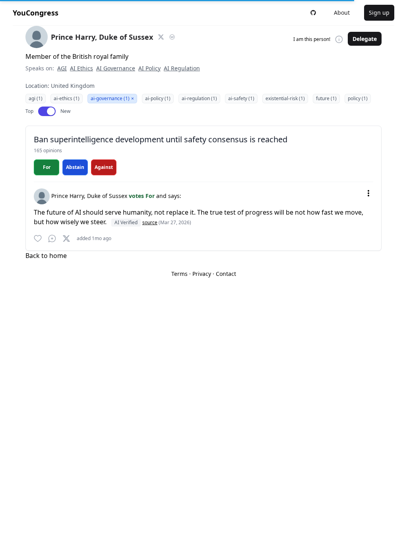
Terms (179, 273)
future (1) (326, 98)
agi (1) (36, 98)
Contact (226, 273)
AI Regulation (182, 68)
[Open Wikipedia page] (172, 37)
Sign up (379, 12)
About (342, 12)
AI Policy (149, 68)
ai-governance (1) (112, 98)
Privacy (201, 273)
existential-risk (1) (285, 98)
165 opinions (48, 150)
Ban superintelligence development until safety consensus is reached (160, 139)
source (149, 222)
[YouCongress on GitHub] (313, 12)
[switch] (47, 111)
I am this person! (311, 39)
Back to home (46, 255)
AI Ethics (81, 68)
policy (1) (358, 98)
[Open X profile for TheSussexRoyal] (161, 37)
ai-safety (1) (241, 98)
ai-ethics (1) (66, 98)
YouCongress (35, 12)
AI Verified (126, 222)
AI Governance (115, 68)
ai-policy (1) (158, 98)
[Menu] (368, 193)
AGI (62, 68)
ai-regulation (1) (199, 98)
